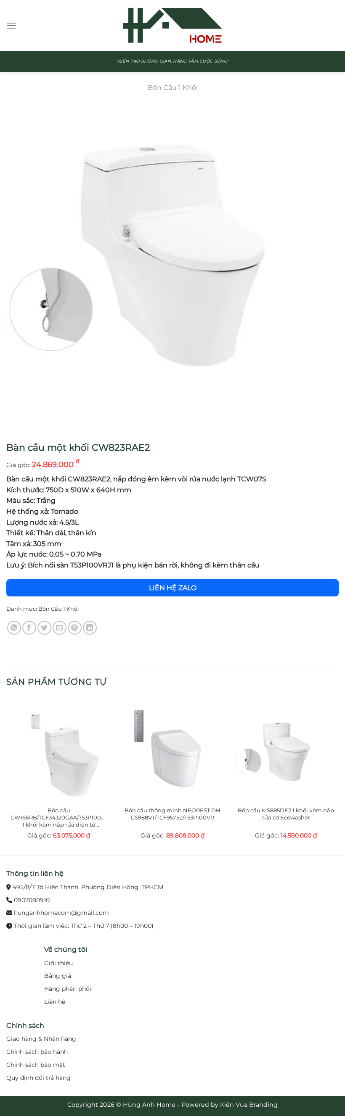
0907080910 (32, 900)
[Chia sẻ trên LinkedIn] (90, 628)
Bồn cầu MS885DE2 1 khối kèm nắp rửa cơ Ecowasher (286, 814)
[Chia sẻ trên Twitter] (44, 628)
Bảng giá (57, 975)
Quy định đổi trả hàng (38, 1078)
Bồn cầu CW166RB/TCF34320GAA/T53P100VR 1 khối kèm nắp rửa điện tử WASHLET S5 (59, 817)
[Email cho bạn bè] (59, 628)
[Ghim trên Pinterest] (75, 628)
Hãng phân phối (67, 989)
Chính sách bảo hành (37, 1052)
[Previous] (6, 775)
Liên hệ (54, 1002)
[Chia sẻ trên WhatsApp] (14, 628)
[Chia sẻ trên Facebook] (29, 628)
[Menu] (11, 25)
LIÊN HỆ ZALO (172, 588)
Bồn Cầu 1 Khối (173, 88)
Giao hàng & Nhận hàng (41, 1038)
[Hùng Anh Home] (172, 25)
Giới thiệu (58, 963)
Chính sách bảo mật (35, 1065)
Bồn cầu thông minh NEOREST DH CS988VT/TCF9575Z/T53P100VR (172, 814)
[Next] (338, 775)
